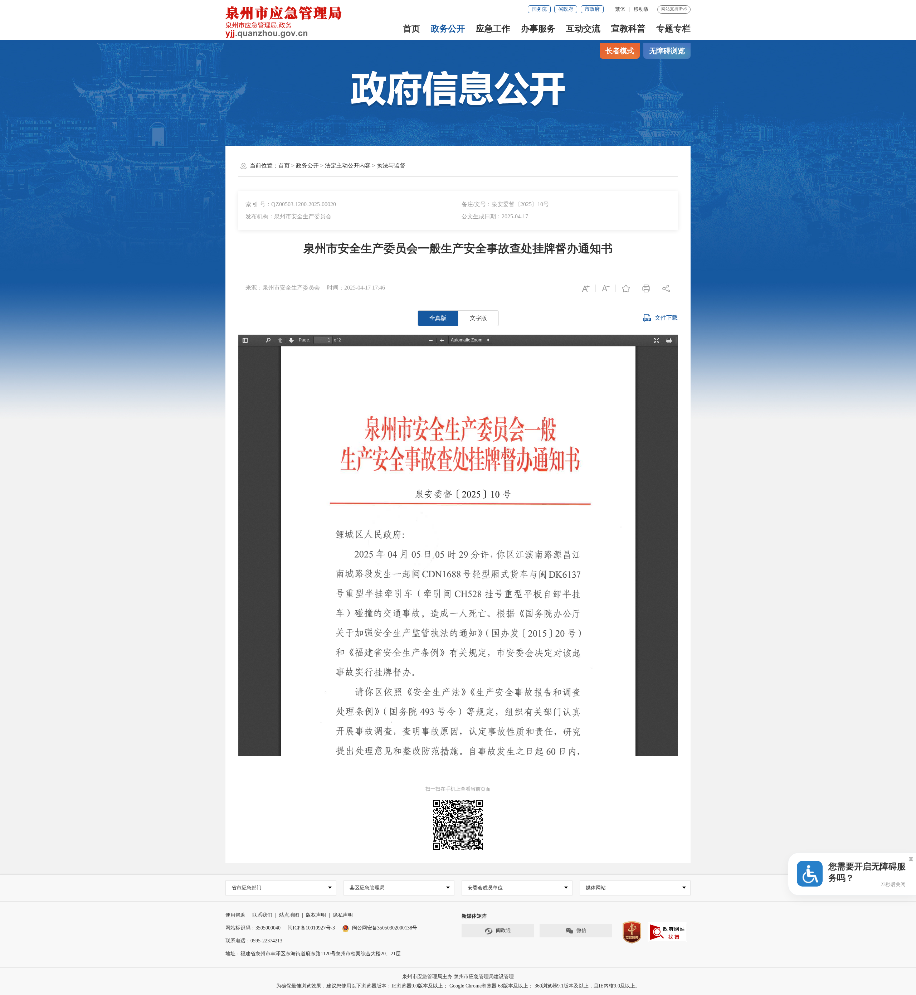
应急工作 (493, 28)
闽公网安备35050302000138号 (384, 928)
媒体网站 (596, 887)
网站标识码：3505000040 (253, 928)
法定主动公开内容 (348, 165)
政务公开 (448, 28)
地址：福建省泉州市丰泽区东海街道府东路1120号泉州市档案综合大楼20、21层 (313, 953)
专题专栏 (673, 28)
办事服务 (538, 28)
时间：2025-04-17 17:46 (356, 288)
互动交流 (583, 28)
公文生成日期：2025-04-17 (495, 216)
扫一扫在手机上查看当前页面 (458, 789)
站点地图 (289, 915)
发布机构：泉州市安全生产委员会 (288, 216)
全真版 (438, 318)
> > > (341, 165)
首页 (411, 28)
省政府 (565, 9)
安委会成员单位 (485, 887)
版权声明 (316, 915)
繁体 (620, 9)
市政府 (592, 9)
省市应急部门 (247, 887)
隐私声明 (343, 915)
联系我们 (262, 915)
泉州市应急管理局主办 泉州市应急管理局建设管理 (458, 976)
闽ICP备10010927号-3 (311, 928)
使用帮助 (235, 915)
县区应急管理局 (367, 887)
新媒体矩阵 (474, 916)
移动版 (641, 9)
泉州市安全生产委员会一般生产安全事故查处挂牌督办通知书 (458, 248)
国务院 (539, 9)
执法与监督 (391, 165)
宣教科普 (628, 28)
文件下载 (666, 318)
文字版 (478, 318)
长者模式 (619, 51)
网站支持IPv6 (674, 8)
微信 (581, 930)
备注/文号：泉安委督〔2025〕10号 (505, 204)
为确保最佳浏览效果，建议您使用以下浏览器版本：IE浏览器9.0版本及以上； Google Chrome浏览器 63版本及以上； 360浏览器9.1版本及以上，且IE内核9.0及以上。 (458, 986)
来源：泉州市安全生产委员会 (282, 288)
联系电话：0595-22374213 (253, 940)
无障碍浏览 (667, 51)
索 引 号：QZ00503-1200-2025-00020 (290, 204)
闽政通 (503, 930)
